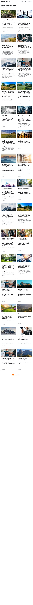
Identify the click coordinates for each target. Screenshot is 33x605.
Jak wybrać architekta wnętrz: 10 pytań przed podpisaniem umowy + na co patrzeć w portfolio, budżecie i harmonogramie (24, 266)
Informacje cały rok (5, 1)
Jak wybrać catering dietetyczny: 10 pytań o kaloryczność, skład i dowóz (24, 141)
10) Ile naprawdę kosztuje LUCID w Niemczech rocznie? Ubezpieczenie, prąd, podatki (8, 338)
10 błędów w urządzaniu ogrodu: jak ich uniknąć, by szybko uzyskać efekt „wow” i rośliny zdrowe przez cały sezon (24, 215)
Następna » (18, 374)
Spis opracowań (24, 1)
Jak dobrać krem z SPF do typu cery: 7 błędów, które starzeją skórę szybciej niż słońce (24, 338)
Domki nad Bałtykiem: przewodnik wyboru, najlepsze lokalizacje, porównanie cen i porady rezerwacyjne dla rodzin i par (24, 361)
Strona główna (30, 1)
